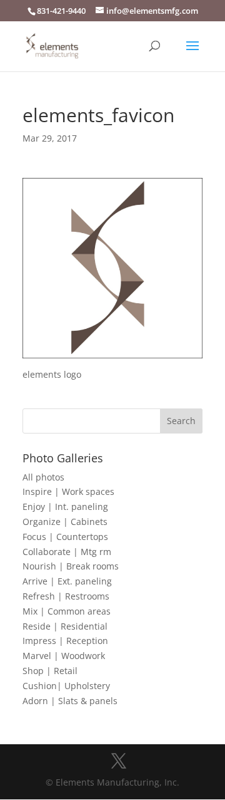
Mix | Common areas (66, 611)
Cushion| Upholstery (66, 686)
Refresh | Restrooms (65, 596)
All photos (43, 477)
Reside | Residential (65, 626)
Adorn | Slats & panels (70, 701)
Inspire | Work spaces (68, 491)
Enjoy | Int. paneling (65, 506)
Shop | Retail (50, 671)
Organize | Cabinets (65, 521)
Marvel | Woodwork (63, 656)
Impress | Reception (65, 641)
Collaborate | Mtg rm (66, 552)
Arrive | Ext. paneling (67, 581)
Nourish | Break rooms (70, 566)
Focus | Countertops (65, 537)
